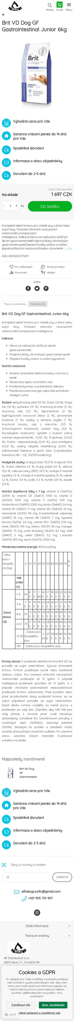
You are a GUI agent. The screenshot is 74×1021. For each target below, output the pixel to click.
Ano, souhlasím (53, 1005)
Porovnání (21, 272)
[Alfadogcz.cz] (3, 14)
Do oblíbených (23, 266)
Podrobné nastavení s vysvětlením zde (37, 1012)
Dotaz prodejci (56, 266)
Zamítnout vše (20, 1005)
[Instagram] (37, 913)
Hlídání (51, 272)
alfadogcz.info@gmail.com (41, 891)
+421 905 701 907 (40, 898)
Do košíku (50, 206)
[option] (37, 73)
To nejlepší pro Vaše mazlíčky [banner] (15, 6)
